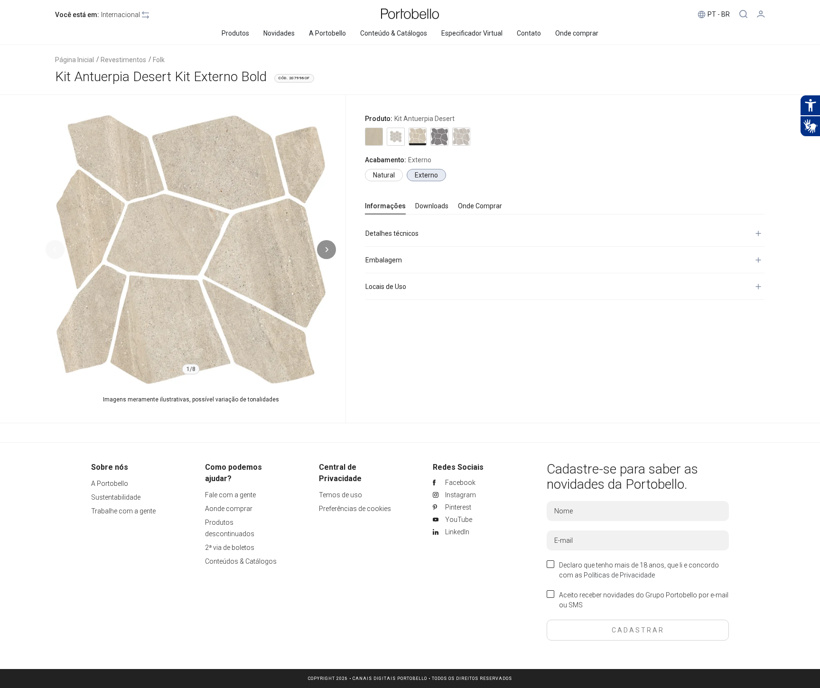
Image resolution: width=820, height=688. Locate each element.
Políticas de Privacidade (619, 575)
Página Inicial (74, 60)
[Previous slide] (55, 249)
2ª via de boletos (229, 547)
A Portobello (109, 483)
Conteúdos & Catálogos (241, 561)
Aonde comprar (228, 508)
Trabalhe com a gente (123, 511)
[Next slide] (326, 249)
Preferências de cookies (355, 508)
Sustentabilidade (115, 497)
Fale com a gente (230, 495)
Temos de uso (340, 495)
